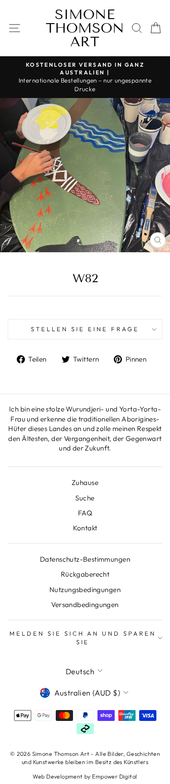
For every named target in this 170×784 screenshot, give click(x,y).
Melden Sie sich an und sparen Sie (83, 638)
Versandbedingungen (84, 604)
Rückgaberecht (85, 574)
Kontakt (85, 528)
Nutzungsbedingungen (85, 589)
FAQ (85, 513)
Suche (84, 498)
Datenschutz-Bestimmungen (85, 559)
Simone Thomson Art (85, 28)
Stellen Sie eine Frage (85, 329)
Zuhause (85, 482)
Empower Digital (114, 776)
